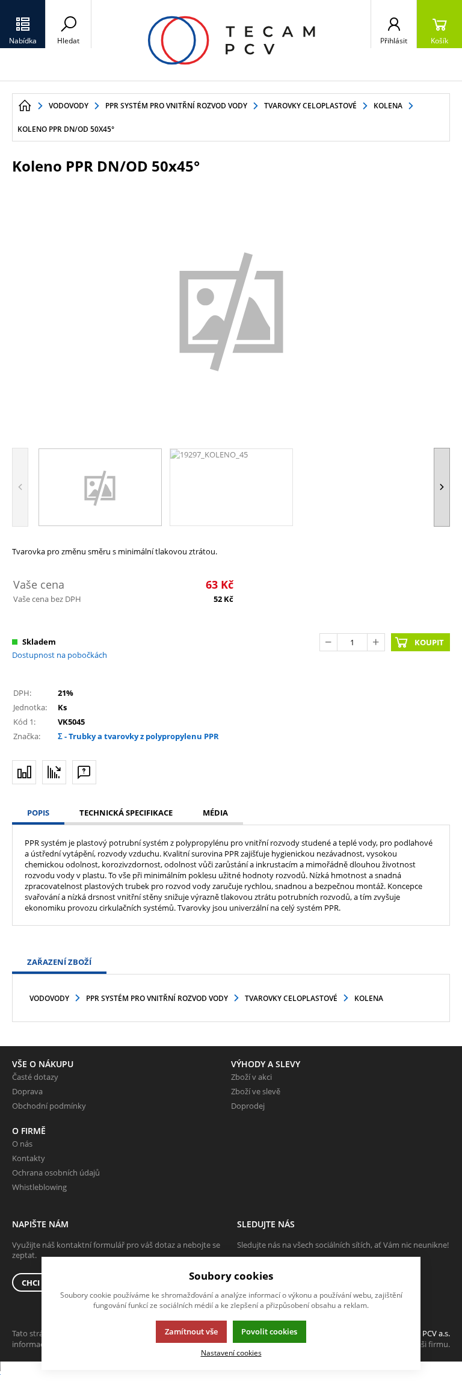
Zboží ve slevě (255, 1091)
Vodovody (49, 998)
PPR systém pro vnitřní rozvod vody (157, 998)
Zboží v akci (251, 1076)
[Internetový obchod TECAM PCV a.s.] (231, 40)
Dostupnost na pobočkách (59, 654)
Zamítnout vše (191, 1331)
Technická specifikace (126, 812)
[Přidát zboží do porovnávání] (24, 772)
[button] (23, 24)
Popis (38, 812)
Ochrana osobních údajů (56, 1172)
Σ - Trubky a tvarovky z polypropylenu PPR (138, 736)
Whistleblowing (39, 1187)
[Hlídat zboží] (54, 772)
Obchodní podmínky (49, 1105)
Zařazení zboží (59, 961)
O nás (22, 1143)
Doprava (27, 1091)
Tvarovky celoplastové (291, 998)
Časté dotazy (35, 1076)
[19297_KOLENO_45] (231, 310)
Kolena (368, 998)
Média (215, 812)
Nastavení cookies (231, 1352)
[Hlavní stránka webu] (25, 106)
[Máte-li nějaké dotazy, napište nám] (84, 772)
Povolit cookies (269, 1331)
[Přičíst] (376, 642)
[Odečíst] (328, 642)
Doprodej (248, 1105)
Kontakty (28, 1158)
